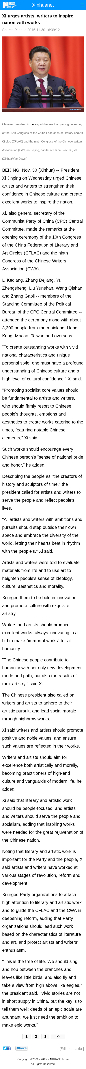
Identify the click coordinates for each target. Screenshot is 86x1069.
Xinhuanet (43, 5)
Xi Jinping (32, 124)
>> (58, 1036)
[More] (21, 1048)
